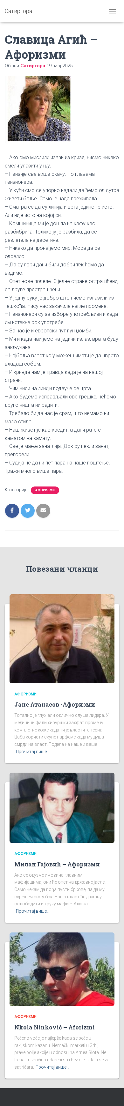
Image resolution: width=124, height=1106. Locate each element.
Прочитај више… (33, 751)
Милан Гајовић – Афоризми (57, 864)
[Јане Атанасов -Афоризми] (62, 638)
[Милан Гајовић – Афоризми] (62, 807)
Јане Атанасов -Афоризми (54, 704)
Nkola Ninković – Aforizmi (54, 1027)
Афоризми (45, 490)
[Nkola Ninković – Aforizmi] (62, 968)
